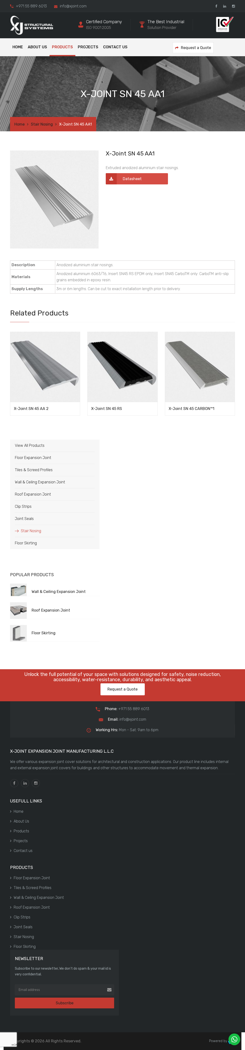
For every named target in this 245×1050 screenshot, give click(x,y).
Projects (88, 47)
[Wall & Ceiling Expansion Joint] (66, 586)
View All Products (30, 445)
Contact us (23, 850)
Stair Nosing (42, 124)
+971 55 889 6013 (31, 6)
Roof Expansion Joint (33, 494)
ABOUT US (37, 47)
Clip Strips (23, 506)
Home (17, 47)
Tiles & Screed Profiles (34, 470)
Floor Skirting (26, 543)
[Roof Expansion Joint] (66, 604)
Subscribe (64, 1003)
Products (21, 831)
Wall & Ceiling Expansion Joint (40, 482)
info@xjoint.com (127, 719)
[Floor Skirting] (66, 627)
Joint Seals (24, 518)
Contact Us (115, 47)
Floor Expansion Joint (33, 457)
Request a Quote (196, 47)
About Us (21, 821)
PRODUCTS (62, 47)
